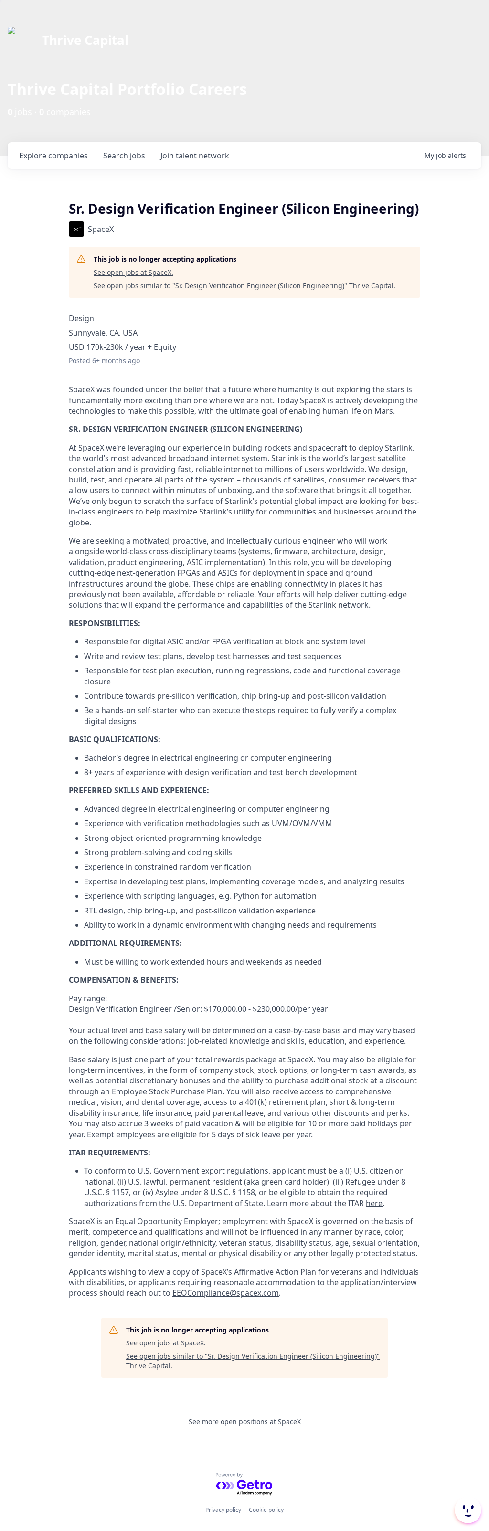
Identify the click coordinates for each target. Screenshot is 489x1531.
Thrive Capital (85, 40)
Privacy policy (223, 1510)
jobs (124, 155)
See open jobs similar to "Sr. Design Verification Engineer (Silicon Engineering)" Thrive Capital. (244, 285)
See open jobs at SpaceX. (133, 272)
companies (53, 155)
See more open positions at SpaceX (245, 1421)
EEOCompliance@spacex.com (225, 1293)
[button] (467, 1510)
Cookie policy (266, 1510)
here (374, 1203)
